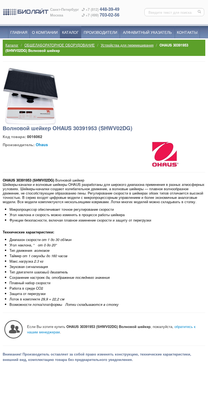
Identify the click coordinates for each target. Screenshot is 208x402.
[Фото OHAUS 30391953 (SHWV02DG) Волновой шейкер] (30, 96)
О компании (45, 32)
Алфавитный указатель (147, 32)
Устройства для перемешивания (127, 45)
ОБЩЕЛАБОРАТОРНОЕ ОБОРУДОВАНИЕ (59, 45)
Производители (100, 32)
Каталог (70, 32)
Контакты (187, 32)
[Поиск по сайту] (199, 12)
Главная (18, 32)
